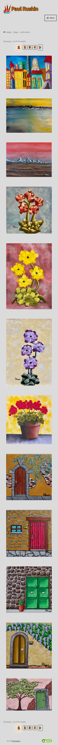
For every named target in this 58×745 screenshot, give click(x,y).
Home (8, 32)
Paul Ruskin (20, 8)
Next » (40, 47)
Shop (16, 32)
